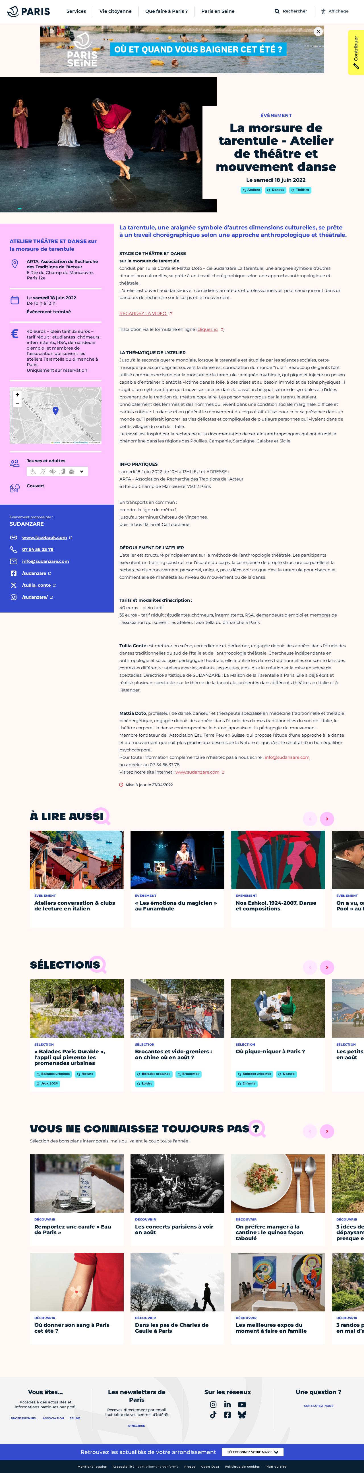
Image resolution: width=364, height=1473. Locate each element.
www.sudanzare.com (197, 772)
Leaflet (56, 442)
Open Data (210, 1466)
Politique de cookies (242, 1466)
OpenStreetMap (80, 442)
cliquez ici (208, 329)
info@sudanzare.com (287, 757)
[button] (56, 410)
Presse (189, 1466)
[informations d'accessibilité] (57, 471)
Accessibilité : (146, 1466)
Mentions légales (92, 1466)
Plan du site (276, 1466)
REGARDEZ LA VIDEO (143, 313)
